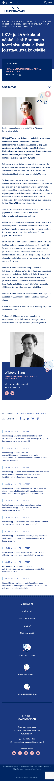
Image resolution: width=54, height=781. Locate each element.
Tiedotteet (31, 21)
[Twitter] (7, 393)
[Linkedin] (12, 393)
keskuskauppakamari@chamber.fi (29, 742)
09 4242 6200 (29, 738)
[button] (48, 2)
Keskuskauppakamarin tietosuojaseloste (35, 766)
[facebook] (20, 418)
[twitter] (24, 418)
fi (6, 3)
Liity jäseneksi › (27, 675)
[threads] (37, 419)
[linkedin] (28, 418)
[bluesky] (33, 418)
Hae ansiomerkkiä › (27, 694)
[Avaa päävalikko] (49, 9)
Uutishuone (18, 21)
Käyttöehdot (18, 769)
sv (16, 3)
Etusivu (6, 21)
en (11, 3)
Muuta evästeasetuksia (32, 769)
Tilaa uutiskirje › (27, 656)
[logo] (14, 9)
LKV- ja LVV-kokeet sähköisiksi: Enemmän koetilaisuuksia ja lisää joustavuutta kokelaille (26, 23)
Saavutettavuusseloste (11, 766)
